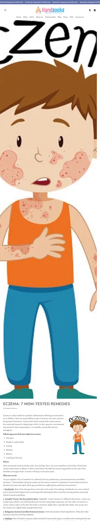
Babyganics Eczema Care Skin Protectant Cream (24, 511)
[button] (5, 10)
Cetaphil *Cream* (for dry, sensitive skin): (21, 499)
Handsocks (9, 489)
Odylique (8, 518)
